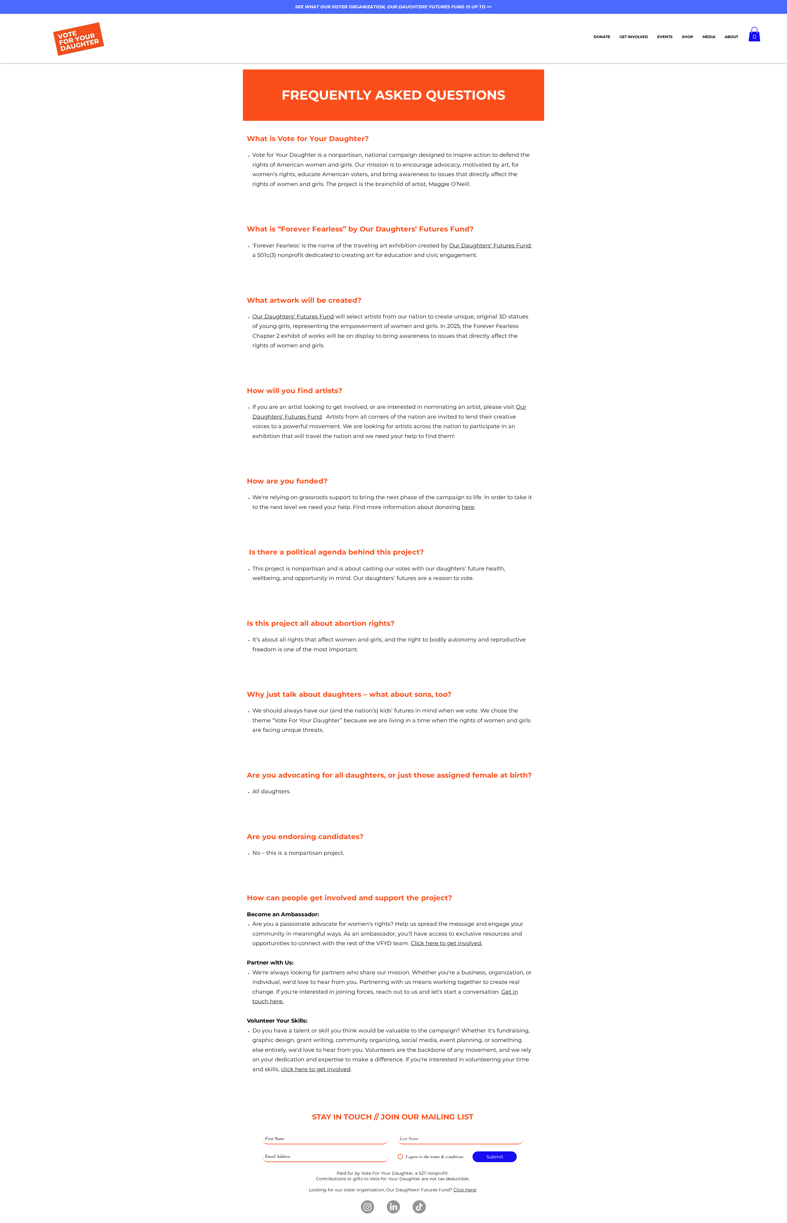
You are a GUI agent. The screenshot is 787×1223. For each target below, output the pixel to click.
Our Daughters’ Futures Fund (293, 316)
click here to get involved (315, 1069)
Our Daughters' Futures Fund (490, 245)
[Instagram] (367, 1206)
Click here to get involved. (446, 943)
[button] (665, 36)
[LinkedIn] (393, 1206)
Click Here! (465, 1190)
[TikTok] (419, 1206)
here (468, 507)
